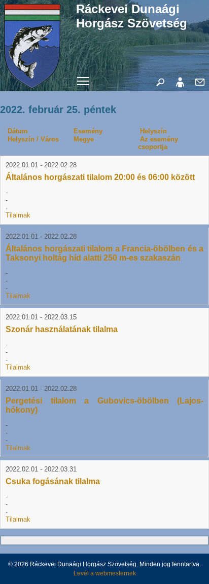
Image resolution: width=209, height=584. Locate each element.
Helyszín (153, 131)
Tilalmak (18, 215)
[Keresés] (160, 89)
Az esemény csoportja (158, 143)
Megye (84, 139)
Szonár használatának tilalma (62, 329)
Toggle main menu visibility (83, 80)
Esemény (88, 131)
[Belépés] (180, 89)
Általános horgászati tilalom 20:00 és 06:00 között (100, 177)
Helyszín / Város (33, 139)
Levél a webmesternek (105, 573)
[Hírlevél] (200, 89)
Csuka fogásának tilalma (53, 481)
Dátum (18, 131)
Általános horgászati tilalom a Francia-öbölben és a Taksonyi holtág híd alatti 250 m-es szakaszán (104, 253)
